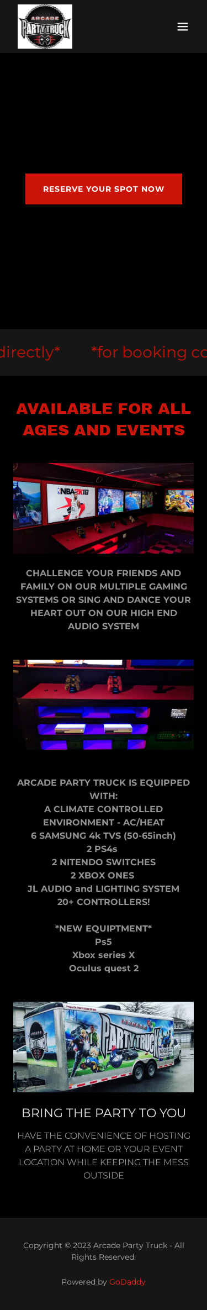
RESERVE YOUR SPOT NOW (103, 189)
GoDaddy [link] (127, 1282)
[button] (183, 26)
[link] (45, 26)
